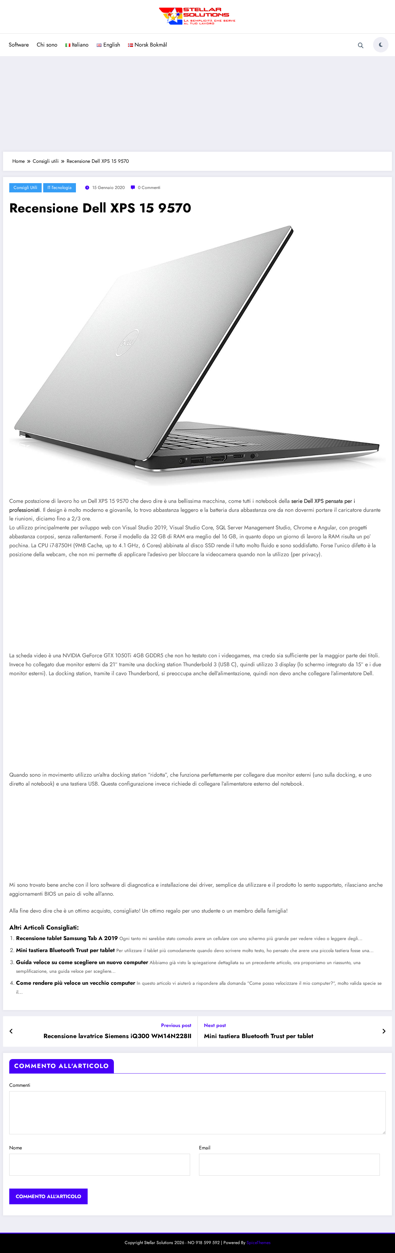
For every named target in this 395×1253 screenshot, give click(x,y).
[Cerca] (360, 45)
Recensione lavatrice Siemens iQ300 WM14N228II (117, 1036)
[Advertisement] (197, 102)
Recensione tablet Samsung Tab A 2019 (67, 938)
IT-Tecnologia (60, 187)
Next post (215, 1025)
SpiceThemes (259, 1242)
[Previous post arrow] (11, 1032)
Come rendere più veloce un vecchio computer (75, 983)
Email (204, 1147)
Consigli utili (25, 187)
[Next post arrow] (384, 1032)
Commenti (19, 1085)
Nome (15, 1147)
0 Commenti (149, 187)
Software (19, 45)
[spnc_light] (381, 44)
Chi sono (47, 45)
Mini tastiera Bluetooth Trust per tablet (65, 950)
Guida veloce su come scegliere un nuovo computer (82, 962)
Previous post (176, 1025)
